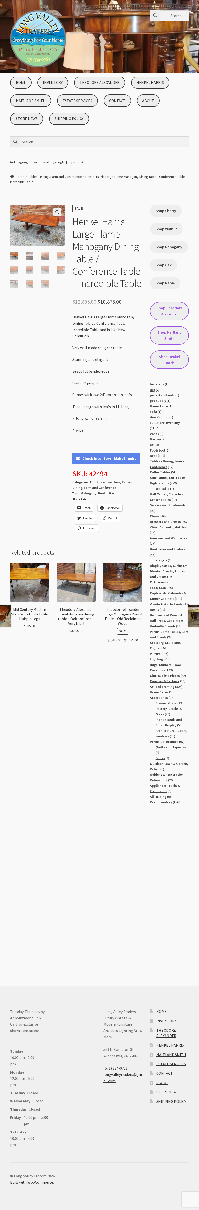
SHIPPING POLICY (69, 118)
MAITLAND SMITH (31, 100)
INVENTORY (53, 82)
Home (20, 176)
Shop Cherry (166, 210)
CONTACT (117, 100)
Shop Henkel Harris (169, 359)
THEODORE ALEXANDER (100, 82)
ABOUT (148, 100)
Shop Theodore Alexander (169, 311)
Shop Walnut (166, 229)
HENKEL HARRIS (150, 82)
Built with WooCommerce (31, 1182)
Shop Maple (165, 283)
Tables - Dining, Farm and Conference (55, 176)
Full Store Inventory (105, 482)
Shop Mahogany (169, 247)
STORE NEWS (27, 118)
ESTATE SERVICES (77, 100)
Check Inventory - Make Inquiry (109, 458)
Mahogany (88, 493)
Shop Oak (164, 265)
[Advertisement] (169, 890)
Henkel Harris (108, 493)
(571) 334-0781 (115, 1068)
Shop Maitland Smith (170, 335)
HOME (21, 82)
